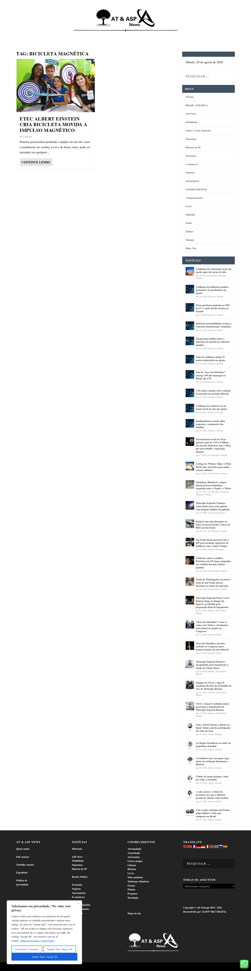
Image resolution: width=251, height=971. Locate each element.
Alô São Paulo (214, 455)
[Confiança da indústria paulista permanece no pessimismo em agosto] (190, 289)
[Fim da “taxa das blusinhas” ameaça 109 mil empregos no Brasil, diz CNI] (190, 374)
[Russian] (221, 846)
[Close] (78, 903)
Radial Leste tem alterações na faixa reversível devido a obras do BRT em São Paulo (213, 524)
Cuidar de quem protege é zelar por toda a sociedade (212, 778)
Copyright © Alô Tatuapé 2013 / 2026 (202, 907)
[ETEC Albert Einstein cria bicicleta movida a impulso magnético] (55, 85)
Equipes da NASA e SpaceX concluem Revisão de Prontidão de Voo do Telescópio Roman (213, 686)
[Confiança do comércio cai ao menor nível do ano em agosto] (190, 408)
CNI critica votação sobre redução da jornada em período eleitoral (213, 392)
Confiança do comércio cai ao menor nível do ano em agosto (211, 407)
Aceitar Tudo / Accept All (44, 956)
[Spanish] (225, 846)
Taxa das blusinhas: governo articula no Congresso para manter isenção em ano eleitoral (212, 646)
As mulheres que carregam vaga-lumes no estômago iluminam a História (213, 761)
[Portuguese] (216, 846)
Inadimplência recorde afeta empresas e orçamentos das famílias (210, 424)
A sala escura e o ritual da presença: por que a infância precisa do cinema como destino (212, 795)
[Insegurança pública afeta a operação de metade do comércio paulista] (190, 341)
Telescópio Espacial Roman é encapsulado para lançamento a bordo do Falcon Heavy (212, 665)
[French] (194, 846)
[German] (199, 846)
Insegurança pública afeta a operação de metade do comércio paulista (212, 342)
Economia (95, 34)
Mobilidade (191, 122)
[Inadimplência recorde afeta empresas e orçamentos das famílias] (190, 423)
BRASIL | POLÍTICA (197, 105)
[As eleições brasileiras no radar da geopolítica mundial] (190, 745)
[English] (190, 846)
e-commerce (192, 164)
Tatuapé (217, 34)
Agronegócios (192, 181)
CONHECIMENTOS (196, 189)
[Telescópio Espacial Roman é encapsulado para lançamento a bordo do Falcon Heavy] (190, 664)
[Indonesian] (203, 846)
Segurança (191, 139)
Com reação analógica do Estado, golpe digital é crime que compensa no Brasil (213, 813)
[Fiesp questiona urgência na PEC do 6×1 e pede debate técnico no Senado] (190, 307)
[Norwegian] (212, 846)
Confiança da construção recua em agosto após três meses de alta (213, 270)
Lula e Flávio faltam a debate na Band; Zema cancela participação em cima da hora (213, 728)
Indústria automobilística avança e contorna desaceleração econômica (213, 325)
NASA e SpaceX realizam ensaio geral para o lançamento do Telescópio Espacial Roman (212, 707)
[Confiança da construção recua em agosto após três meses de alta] (190, 271)
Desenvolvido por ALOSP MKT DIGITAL (204, 911)
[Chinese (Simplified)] (185, 846)
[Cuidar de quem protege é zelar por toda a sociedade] (190, 778)
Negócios (190, 172)
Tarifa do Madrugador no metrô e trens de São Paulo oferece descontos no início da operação (213, 582)
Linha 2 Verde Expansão (198, 130)
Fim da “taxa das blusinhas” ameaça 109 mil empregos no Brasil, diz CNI (211, 375)
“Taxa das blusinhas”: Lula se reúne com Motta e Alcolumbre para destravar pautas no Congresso (212, 626)
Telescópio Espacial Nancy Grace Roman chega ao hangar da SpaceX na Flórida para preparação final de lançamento (212, 602)
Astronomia (212, 512)
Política (218, 634)
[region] (44, 932)
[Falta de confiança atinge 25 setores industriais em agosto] (190, 359)
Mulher (189, 231)
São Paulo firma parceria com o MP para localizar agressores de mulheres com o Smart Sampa (212, 543)
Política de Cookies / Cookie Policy (37, 940)
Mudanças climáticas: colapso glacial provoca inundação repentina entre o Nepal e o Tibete (213, 485)
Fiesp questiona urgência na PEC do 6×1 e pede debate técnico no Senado (213, 308)
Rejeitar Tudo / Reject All (59, 949)
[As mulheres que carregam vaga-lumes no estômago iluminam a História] (190, 760)
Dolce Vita (199, 34)
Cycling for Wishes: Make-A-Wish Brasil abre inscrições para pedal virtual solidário (213, 467)
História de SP (193, 147)
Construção (212, 275)
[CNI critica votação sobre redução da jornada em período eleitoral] (190, 393)
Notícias (31, 34)
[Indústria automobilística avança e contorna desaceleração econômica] (190, 325)
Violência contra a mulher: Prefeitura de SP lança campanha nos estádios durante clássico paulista (213, 562)
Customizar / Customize (26, 949)
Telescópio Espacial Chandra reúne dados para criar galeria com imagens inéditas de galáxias (213, 506)
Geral (188, 206)
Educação (28, 136)
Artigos (211, 734)
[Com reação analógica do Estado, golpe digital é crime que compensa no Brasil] (190, 812)
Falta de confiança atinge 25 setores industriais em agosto (210, 358)
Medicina (168, 34)
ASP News (48, 34)
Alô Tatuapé (38, 967)
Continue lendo (36, 162)
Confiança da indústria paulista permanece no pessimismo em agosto (212, 290)
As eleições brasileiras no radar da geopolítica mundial (213, 744)
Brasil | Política (72, 34)
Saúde (183, 34)
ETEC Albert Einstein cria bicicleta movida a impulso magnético (53, 124)
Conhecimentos (146, 34)
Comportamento (120, 34)
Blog (22, 136)
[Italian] (207, 846)
